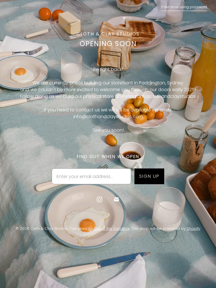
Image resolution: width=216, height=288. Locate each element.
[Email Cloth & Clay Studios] (116, 199)
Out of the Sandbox (112, 228)
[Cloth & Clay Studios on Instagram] (99, 199)
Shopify (193, 228)
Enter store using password (184, 6)
